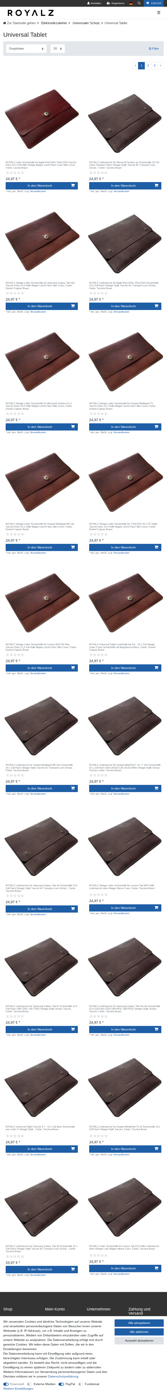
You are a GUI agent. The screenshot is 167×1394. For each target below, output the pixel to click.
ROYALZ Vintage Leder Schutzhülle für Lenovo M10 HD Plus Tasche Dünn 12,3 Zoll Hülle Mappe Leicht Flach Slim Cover (41, 647)
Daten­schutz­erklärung (63, 1376)
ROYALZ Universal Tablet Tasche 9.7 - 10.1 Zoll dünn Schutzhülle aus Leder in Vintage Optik (40, 1128)
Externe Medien (44, 1384)
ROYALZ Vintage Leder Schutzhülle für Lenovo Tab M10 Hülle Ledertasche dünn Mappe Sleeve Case (122, 886)
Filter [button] (155, 48)
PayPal (70, 1384)
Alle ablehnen (139, 1332)
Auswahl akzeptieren (139, 1340)
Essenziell (17, 1384)
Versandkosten (38, 191)
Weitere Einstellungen (18, 1388)
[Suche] (139, 3)
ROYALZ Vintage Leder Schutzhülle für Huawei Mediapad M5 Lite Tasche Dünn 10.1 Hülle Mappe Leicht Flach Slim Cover (40, 527)
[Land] (131, 3)
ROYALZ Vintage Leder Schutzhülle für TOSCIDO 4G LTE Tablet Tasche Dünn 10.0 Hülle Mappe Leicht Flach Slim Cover (123, 527)
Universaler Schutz (86, 23)
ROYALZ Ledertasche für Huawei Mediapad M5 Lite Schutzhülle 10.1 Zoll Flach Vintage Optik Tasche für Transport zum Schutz (39, 768)
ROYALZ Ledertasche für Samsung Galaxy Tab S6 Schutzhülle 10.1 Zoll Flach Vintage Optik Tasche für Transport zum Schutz (41, 1249)
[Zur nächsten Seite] (161, 65)
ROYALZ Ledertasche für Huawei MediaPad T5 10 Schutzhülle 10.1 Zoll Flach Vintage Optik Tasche (124, 1128)
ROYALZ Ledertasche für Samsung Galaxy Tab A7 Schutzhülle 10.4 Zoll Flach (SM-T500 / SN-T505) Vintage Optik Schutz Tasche (41, 1009)
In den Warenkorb (40, 185)
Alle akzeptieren (139, 1323)
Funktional (92, 1384)
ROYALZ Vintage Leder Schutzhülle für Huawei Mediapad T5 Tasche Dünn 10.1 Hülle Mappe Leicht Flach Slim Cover (122, 406)
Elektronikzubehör (53, 23)
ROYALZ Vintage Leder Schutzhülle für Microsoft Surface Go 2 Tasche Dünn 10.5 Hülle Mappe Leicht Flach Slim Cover (39, 406)
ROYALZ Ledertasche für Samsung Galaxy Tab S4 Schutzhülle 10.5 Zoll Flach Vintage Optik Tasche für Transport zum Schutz (41, 888)
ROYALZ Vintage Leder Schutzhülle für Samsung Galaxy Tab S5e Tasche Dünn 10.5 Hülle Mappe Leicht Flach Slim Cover (40, 285)
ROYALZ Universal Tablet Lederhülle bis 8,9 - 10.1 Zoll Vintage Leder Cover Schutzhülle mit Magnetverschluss (122, 647)
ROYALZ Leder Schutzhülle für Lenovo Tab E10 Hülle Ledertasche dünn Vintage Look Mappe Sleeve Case (124, 1247)
